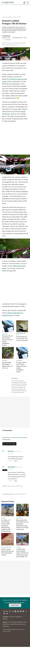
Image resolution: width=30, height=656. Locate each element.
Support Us (19, 617)
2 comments (7, 39)
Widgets (5, 619)
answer (8, 486)
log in (8, 437)
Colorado (18, 547)
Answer (22, 304)
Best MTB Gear (14, 624)
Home (3, 17)
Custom (18, 17)
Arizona (3, 518)
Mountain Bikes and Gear (10, 17)
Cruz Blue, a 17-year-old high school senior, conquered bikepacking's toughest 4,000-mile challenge (6, 525)
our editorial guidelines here (11, 45)
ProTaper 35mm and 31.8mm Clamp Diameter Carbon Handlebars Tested (7, 340)
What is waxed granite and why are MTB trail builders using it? (7, 552)
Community (4, 360)
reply (15, 461)
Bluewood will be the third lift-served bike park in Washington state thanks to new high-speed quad (22, 524)
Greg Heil (10, 451)
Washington (19, 518)
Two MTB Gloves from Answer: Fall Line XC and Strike (22, 338)
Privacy (9, 631)
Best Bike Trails (21, 622)
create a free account (17, 437)
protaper (17, 486)
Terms (4, 631)
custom (13, 486)
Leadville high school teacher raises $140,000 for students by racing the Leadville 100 (22, 552)
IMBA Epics (6, 624)
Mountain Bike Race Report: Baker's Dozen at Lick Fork (7, 365)
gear (21, 486)
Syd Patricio (7, 36)
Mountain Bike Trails (6, 547)
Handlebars (5, 334)
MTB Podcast (12, 622)
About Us (12, 617)
